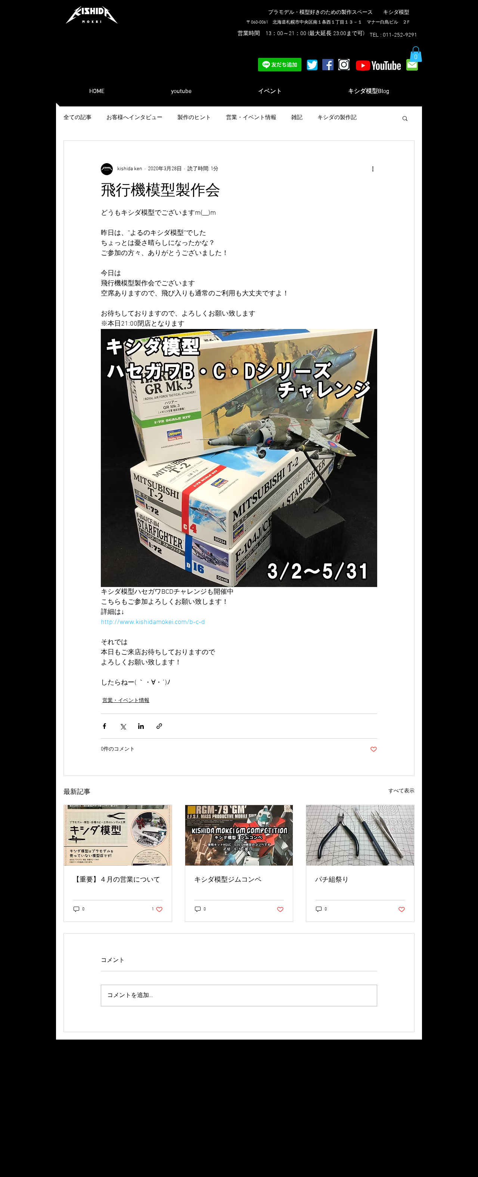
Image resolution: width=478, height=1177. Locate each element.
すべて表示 (401, 791)
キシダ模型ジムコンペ (227, 880)
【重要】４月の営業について (116, 880)
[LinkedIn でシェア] (141, 726)
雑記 (296, 117)
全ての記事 (77, 117)
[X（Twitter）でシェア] (122, 726)
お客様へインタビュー (134, 117)
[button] (415, 54)
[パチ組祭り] (360, 835)
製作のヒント (194, 117)
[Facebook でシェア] (104, 726)
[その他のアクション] (372, 169)
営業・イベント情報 (251, 117)
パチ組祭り (332, 880)
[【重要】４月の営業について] (118, 835)
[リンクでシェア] (159, 726)
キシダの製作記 (337, 117)
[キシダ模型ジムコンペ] (239, 835)
